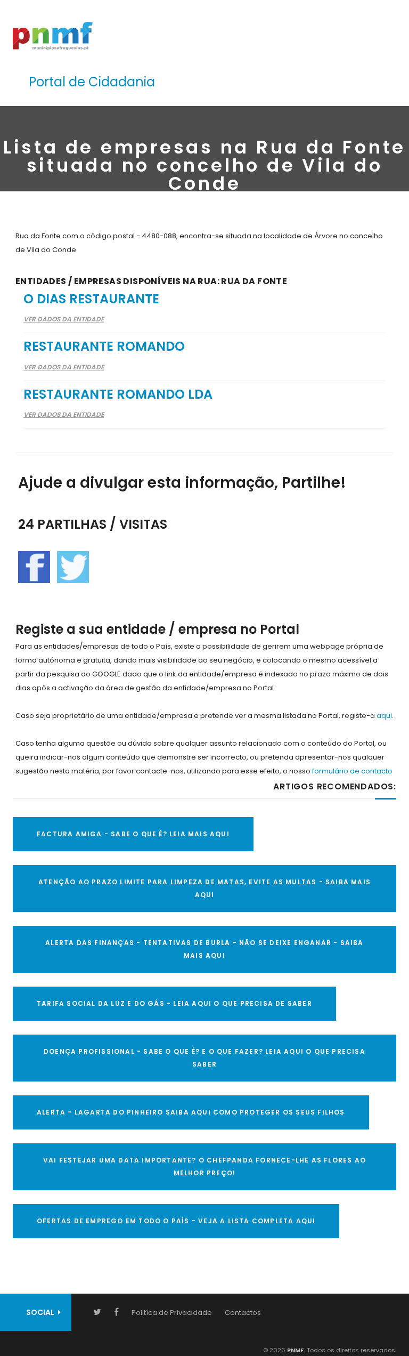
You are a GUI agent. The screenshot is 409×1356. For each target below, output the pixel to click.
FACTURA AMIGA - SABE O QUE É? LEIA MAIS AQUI (133, 833)
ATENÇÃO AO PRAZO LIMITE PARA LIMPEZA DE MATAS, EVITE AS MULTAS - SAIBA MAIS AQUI (204, 888)
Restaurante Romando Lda (117, 394)
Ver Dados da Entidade (63, 319)
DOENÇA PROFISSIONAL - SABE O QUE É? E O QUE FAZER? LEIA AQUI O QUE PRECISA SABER (204, 1058)
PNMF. (295, 1350)
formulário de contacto (352, 771)
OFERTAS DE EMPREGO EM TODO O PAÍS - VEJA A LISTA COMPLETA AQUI (176, 1220)
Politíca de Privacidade (172, 1312)
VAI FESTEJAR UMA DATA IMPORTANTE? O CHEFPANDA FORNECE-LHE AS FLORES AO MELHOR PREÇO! (204, 1166)
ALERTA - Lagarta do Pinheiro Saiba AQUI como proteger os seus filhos (191, 1112)
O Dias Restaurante (91, 299)
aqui (384, 716)
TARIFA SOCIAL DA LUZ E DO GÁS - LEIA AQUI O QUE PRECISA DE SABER (174, 1003)
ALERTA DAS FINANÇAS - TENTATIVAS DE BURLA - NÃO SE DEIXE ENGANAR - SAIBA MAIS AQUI (204, 949)
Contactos (243, 1312)
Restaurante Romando (104, 346)
